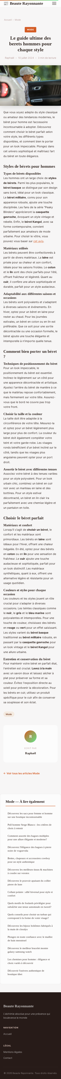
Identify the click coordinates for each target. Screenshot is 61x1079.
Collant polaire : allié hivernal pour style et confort (30, 894)
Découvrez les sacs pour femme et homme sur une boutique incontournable (30, 815)
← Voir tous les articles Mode (21, 773)
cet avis (38, 241)
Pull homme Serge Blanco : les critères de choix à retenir (30, 826)
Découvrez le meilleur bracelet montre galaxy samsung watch (28, 950)
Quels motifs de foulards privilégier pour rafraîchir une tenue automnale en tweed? (29, 905)
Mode (18, 19)
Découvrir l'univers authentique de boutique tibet (26, 972)
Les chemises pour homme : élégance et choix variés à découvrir (29, 961)
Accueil (8, 19)
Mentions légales (12, 1051)
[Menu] (54, 3)
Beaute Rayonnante (23, 3)
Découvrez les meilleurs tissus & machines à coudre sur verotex (30, 871)
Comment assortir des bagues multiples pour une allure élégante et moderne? (28, 837)
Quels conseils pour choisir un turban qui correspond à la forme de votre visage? (29, 916)
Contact (7, 1057)
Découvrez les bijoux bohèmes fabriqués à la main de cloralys (30, 927)
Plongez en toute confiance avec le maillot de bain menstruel (30, 938)
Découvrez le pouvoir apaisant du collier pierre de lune (29, 882)
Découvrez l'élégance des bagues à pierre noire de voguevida (29, 849)
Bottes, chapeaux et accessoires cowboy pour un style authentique (29, 860)
